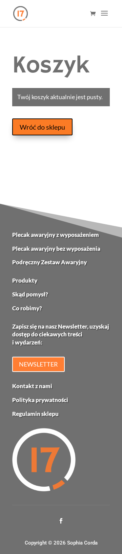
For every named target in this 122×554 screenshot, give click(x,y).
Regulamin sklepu (35, 413)
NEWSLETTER (38, 364)
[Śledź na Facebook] (61, 520)
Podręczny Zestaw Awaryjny (49, 262)
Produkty (24, 280)
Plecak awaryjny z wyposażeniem (55, 234)
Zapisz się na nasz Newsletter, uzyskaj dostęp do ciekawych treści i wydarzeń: (60, 334)
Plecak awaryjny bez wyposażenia (56, 248)
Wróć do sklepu (42, 127)
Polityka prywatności (40, 399)
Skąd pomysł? (30, 294)
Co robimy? (27, 308)
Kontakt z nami (32, 386)
